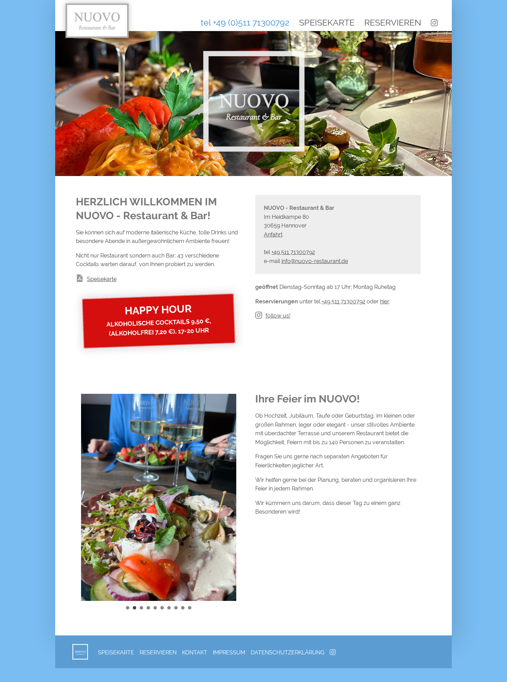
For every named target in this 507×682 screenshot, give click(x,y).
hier (384, 301)
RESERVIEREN (392, 22)
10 (189, 608)
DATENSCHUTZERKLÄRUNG (287, 652)
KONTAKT (194, 652)
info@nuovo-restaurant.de (314, 261)
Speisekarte (102, 279)
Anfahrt (273, 234)
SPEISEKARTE (327, 22)
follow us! (278, 315)
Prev (90, 498)
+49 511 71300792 (343, 301)
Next (227, 498)
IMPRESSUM (229, 652)
